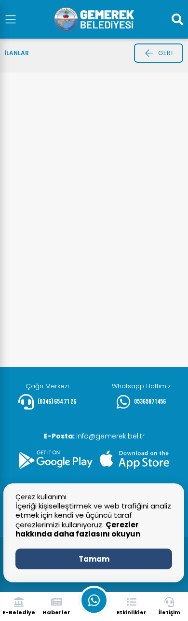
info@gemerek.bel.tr (94, 436)
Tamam (94, 559)
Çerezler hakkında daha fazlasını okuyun (77, 529)
